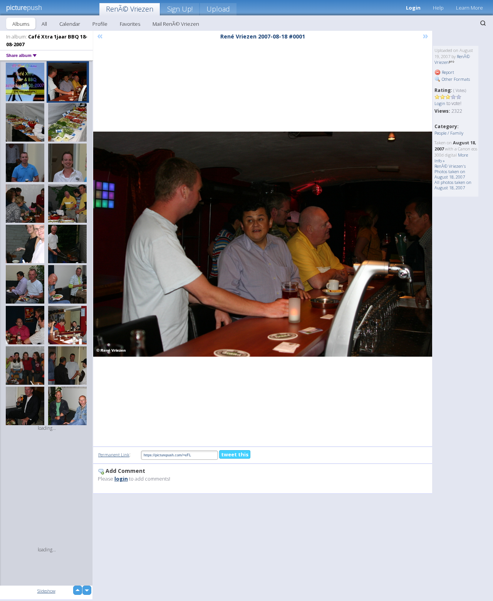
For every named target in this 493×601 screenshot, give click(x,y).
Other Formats (455, 79)
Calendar (69, 23)
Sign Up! (180, 8)
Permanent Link (113, 454)
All (44, 23)
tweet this (234, 454)
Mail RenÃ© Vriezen (176, 23)
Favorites (130, 23)
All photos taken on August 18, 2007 (452, 184)
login (121, 478)
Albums (20, 23)
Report (447, 72)
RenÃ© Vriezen (129, 8)
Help (438, 7)
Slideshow (46, 591)
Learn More (469, 7)
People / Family (448, 133)
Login (413, 7)
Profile (99, 23)
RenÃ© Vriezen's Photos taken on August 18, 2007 (450, 171)
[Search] (483, 23)
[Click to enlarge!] (262, 244)
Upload (218, 8)
